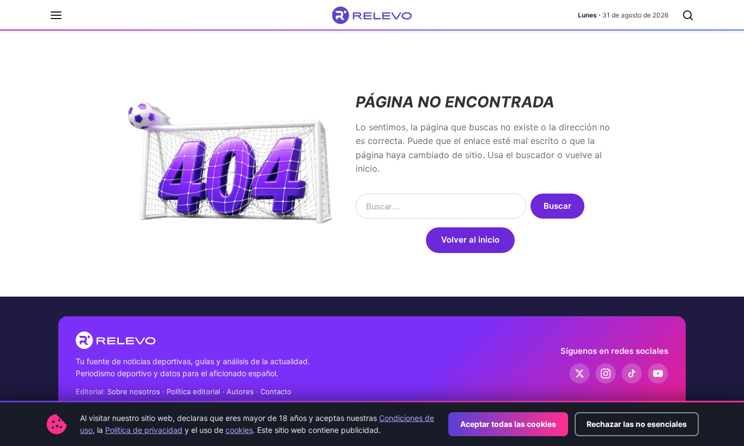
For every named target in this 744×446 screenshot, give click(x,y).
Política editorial (193, 391)
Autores (240, 391)
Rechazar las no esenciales (637, 424)
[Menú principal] (56, 15)
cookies (239, 430)
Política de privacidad (143, 430)
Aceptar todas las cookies (508, 424)
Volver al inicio (470, 239)
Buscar (557, 206)
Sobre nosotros (133, 391)
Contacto (275, 391)
